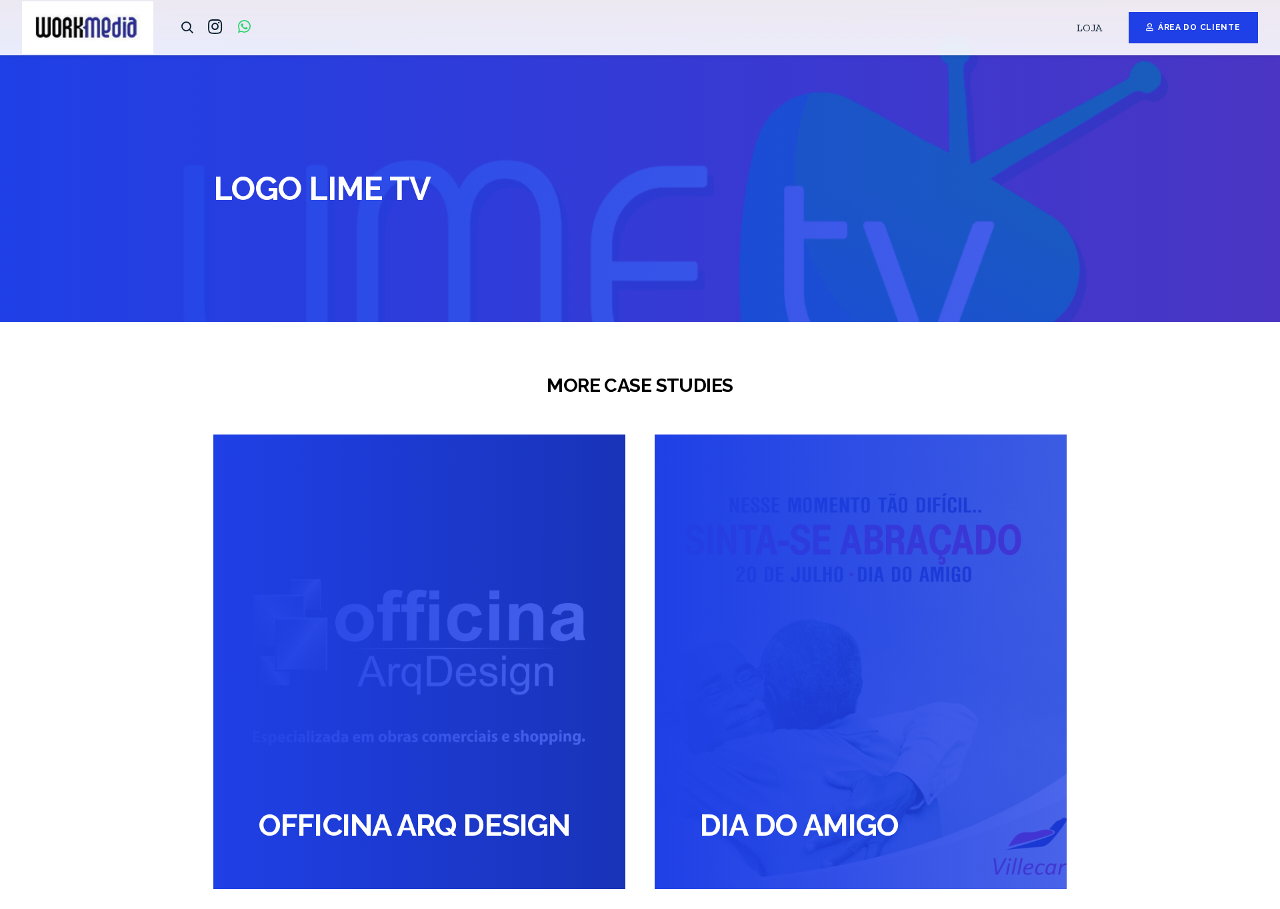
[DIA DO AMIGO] (861, 662)
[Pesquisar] (187, 28)
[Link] (87, 28)
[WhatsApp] (244, 26)
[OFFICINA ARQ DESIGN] (419, 662)
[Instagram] (214, 26)
